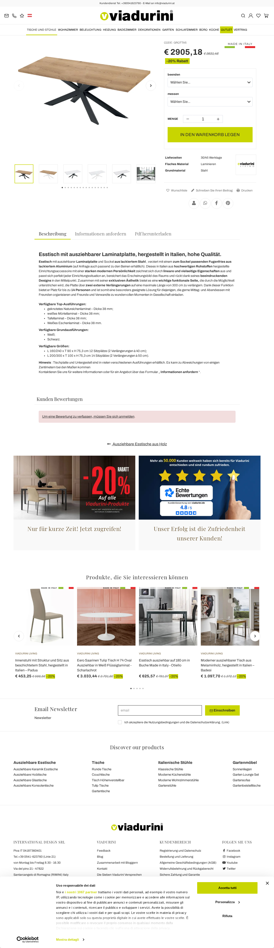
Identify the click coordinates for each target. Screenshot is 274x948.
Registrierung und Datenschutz (180, 850)
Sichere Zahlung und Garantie (180, 874)
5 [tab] (146, 691)
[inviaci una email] (6, 15)
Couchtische (101, 774)
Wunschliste (178, 190)
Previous (19, 85)
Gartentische (101, 791)
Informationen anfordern (100, 234)
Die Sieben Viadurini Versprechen (119, 874)
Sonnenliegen (242, 769)
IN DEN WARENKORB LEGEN (210, 134)
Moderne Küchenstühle (174, 774)
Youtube (232, 862)
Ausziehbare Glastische (30, 780)
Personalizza (225, 902)
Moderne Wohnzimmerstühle (178, 780)
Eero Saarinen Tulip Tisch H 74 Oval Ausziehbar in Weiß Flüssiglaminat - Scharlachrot (104, 665)
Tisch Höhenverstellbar (108, 780)
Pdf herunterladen (153, 234)
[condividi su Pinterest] (228, 203)
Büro (203, 29)
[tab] (52, 234)
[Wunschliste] (62, 608)
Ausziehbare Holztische (29, 774)
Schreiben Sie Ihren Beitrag (214, 190)
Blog (100, 856)
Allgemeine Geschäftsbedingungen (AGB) (188, 862)
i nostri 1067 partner (81, 892)
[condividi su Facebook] (216, 203)
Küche (214, 29)
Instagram (233, 856)
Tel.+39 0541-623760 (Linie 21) (34, 856)
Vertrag (240, 29)
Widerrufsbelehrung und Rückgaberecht (186, 868)
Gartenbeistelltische (247, 785)
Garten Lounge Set (246, 774)
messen (173, 94)
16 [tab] (111, 190)
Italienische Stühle (175, 762)
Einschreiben (224, 710)
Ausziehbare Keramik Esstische (35, 769)
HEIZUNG (109, 29)
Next (151, 85)
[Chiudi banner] (267, 883)
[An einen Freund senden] (194, 203)
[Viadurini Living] (246, 165)
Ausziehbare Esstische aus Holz (139, 444)
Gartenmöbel (245, 762)
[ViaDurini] (136, 15)
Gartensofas (241, 780)
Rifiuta (227, 916)
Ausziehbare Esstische (34, 762)
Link (225, 722)
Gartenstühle (167, 785)
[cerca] (243, 15)
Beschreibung (52, 234)
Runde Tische (101, 769)
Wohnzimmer (68, 29)
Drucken (247, 190)
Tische (98, 762)
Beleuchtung (90, 29)
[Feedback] (22, 15)
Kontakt (102, 868)
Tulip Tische (100, 785)
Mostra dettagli (67, 939)
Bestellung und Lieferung (176, 856)
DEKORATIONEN (149, 29)
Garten (168, 29)
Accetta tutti (227, 888)
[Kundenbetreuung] (14, 15)
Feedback (103, 850)
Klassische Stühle (170, 769)
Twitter (231, 868)
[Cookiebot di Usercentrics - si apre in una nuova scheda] (27, 939)
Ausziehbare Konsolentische (33, 785)
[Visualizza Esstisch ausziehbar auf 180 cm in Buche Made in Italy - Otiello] (186, 597)
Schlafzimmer (187, 29)
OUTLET (226, 29)
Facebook (233, 850)
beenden (174, 74)
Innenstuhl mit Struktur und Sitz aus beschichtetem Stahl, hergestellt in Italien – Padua (42, 665)
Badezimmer (127, 29)
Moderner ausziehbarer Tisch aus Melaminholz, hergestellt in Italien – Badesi (227, 665)
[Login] (251, 15)
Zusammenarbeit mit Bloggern (117, 862)
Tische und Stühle (41, 29)
